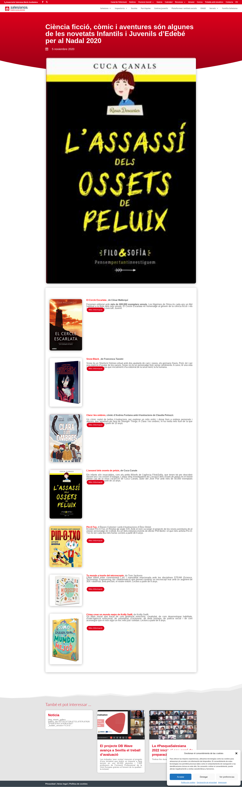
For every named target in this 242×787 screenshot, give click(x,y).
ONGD (203, 8)
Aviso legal (62, 784)
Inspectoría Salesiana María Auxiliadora (22, 2)
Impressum (222, 782)
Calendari (169, 2)
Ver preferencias (226, 777)
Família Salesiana (230, 8)
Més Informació (95, 310)
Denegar (204, 777)
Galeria (159, 2)
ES (237, 2)
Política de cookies (188, 782)
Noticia (53, 715)
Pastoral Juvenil (144, 2)
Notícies (132, 2)
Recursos (179, 2)
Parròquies (146, 8)
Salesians (104, 8)
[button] (236, 753)
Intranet (191, 2)
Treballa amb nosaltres (214, 2)
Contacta (229, 2)
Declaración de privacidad (207, 782)
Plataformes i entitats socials (184, 8)
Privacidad (50, 784)
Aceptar (180, 777)
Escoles (134, 8)
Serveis (213, 8)
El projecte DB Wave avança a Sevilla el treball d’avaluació (120, 750)
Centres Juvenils (161, 8)
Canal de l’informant (119, 2)
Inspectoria (120, 8)
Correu (200, 2)
